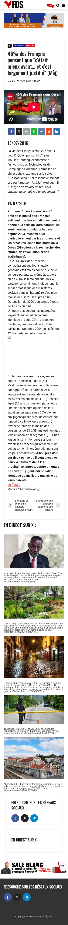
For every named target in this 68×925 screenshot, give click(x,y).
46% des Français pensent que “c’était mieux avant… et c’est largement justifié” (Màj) (33, 63)
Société (30, 45)
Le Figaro (14, 484)
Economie (19, 45)
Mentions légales (44, 916)
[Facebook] (15, 818)
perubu (11, 81)
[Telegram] (34, 818)
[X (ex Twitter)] (25, 818)
